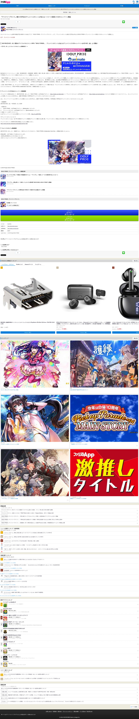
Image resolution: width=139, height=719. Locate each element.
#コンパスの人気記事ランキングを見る (8, 562)
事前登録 (65, 12)
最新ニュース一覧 (45, 9)
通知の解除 (76, 711)
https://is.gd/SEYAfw (36, 114)
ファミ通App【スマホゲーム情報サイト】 (31, 9)
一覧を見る (135, 260)
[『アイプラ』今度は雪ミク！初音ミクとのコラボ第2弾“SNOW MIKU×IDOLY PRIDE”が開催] (26, 186)
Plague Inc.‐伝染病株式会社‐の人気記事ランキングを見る (11, 579)
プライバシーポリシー (68, 711)
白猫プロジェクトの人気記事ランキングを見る (10, 573)
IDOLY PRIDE (4, 246)
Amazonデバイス (29, 264)
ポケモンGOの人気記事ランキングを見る (9, 590)
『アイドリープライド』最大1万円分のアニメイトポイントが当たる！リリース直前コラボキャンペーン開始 (73, 9)
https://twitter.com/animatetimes (96, 94)
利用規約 (55, 711)
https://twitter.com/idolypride (56, 94)
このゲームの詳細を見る (13, 205)
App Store (69, 212)
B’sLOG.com (89, 711)
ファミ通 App (5, 2)
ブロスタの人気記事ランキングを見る (8, 584)
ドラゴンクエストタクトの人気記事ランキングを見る (11, 595)
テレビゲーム (38, 264)
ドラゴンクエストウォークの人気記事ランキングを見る (11, 568)
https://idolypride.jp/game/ (13, 226)
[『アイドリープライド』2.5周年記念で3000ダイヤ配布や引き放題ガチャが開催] (23, 194)
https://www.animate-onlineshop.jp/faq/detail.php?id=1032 (14, 123)
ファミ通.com (82, 711)
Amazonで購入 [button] (28, 332)
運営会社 (60, 711)
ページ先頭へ (135, 706)
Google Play (69, 218)
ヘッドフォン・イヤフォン (8, 264)
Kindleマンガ (19, 264)
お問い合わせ (49, 711)
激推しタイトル (72, 12)
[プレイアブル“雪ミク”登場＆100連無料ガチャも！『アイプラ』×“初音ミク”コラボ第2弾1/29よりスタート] (29, 178)
